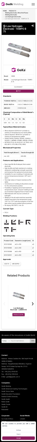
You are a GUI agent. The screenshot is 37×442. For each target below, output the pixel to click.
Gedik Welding (6, 386)
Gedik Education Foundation (10, 394)
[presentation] (4, 303)
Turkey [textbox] (4, 341)
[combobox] (5, 341)
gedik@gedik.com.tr (13, 377)
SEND (32, 341)
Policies (3, 421)
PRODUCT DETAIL (18, 314)
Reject (18, 434)
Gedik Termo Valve (7, 391)
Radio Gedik (5, 402)
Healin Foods (5, 404)
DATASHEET (19, 87)
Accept (18, 438)
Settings (18, 430)
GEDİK (12, 4)
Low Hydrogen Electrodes (13, 16)
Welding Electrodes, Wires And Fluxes (16, 13)
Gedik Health (5, 399)
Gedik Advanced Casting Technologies (14, 389)
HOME (5, 11)
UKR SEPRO (15, 264)
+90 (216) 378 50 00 (11, 372)
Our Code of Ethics (7, 419)
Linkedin (22, 419)
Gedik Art (4, 407)
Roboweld (4, 409)
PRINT (19, 91)
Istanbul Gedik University (9, 396)
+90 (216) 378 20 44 (11, 374)
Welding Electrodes (11, 15)
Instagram (23, 421)
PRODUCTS (12, 11)
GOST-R (6, 264)
